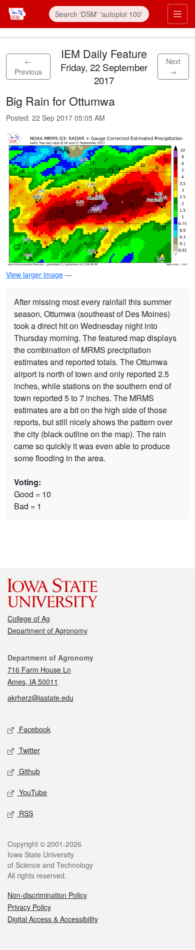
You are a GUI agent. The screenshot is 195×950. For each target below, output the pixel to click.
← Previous (28, 66)
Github (28, 771)
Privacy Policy (29, 907)
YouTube (32, 792)
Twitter (28, 750)
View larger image (34, 274)
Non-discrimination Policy (47, 895)
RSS (25, 813)
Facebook (33, 729)
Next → (173, 66)
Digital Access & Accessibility (53, 919)
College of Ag (29, 618)
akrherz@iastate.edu (41, 698)
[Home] (17, 13)
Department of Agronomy (48, 630)
